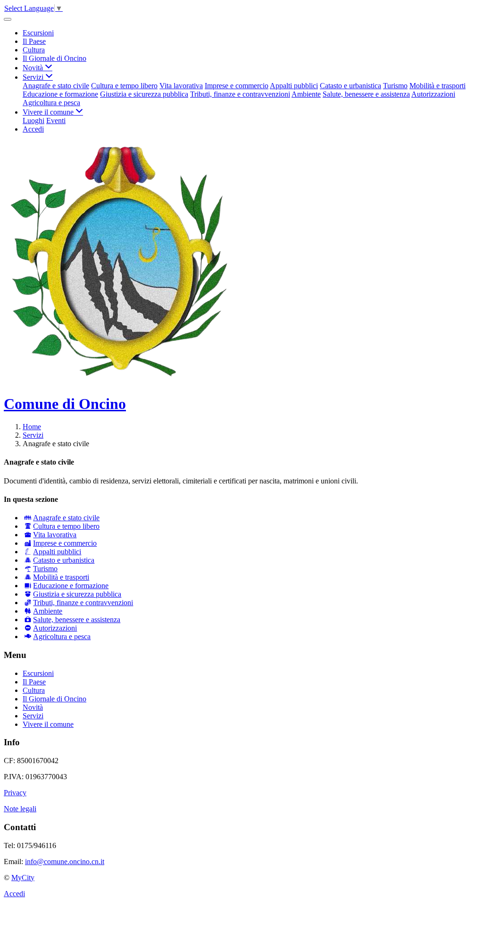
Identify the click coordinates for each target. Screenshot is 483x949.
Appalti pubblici (294, 86)
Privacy (15, 793)
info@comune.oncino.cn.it (64, 861)
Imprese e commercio (236, 86)
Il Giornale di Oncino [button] (54, 58)
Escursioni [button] (38, 33)
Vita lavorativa (181, 86)
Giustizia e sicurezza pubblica (144, 94)
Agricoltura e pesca (51, 103)
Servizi (33, 435)
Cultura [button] (34, 50)
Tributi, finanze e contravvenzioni (240, 94)
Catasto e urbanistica (350, 86)
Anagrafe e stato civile (56, 86)
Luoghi (33, 121)
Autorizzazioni (433, 94)
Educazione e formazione (60, 94)
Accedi (33, 129)
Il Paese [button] (34, 41)
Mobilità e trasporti (437, 86)
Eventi (56, 121)
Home (32, 427)
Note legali (20, 809)
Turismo (395, 86)
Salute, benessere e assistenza (366, 94)
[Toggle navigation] (7, 19)
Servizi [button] (34, 77)
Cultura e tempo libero (124, 86)
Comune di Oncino (65, 403)
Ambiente (306, 94)
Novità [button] (34, 68)
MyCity (22, 878)
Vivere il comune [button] (49, 112)
